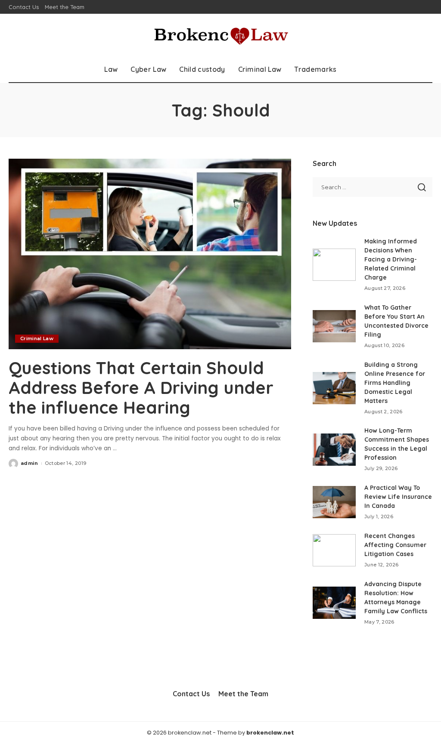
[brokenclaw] (220, 35)
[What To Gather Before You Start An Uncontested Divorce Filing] (334, 326)
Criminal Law (36, 338)
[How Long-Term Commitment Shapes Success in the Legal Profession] (334, 449)
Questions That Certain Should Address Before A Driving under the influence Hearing (141, 387)
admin (29, 463)
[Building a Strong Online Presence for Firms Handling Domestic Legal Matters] (334, 388)
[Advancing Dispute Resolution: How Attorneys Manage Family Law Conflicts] (334, 603)
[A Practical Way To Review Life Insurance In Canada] (334, 502)
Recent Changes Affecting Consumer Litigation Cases (395, 545)
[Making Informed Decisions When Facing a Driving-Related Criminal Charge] (334, 265)
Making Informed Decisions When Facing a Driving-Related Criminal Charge (390, 259)
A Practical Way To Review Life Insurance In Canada (398, 497)
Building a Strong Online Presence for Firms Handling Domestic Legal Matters (394, 383)
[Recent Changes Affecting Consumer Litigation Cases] (334, 550)
